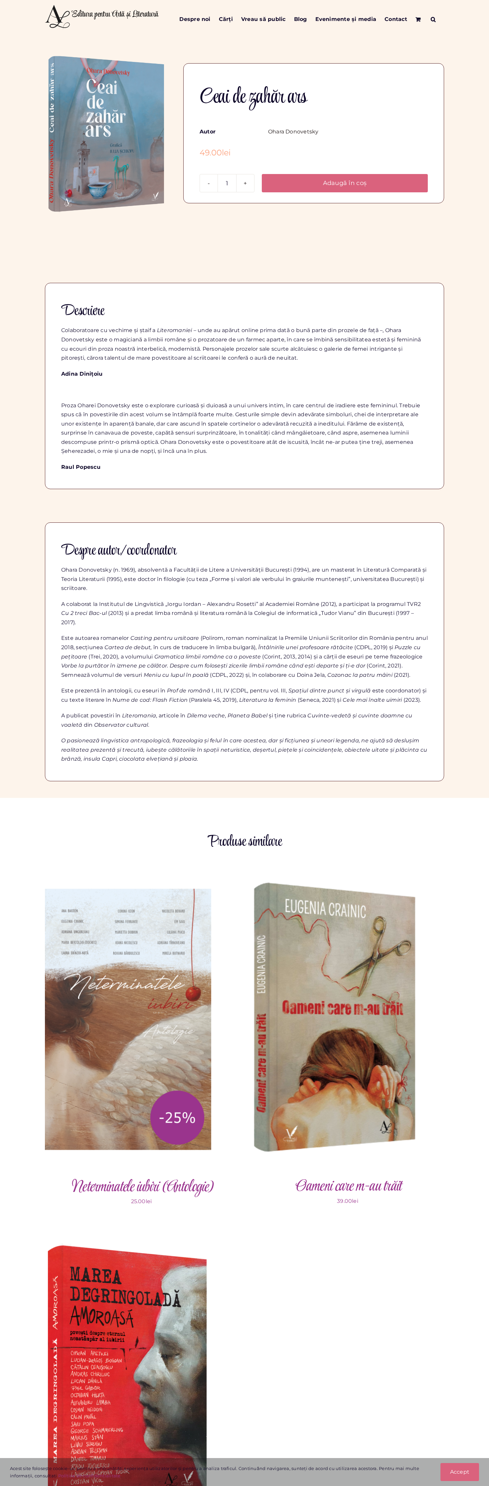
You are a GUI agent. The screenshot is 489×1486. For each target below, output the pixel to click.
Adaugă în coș (345, 183)
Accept (459, 1472)
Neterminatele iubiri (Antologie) (141, 1187)
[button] (433, 19)
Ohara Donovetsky (293, 131)
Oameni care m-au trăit (347, 1187)
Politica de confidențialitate (89, 1475)
